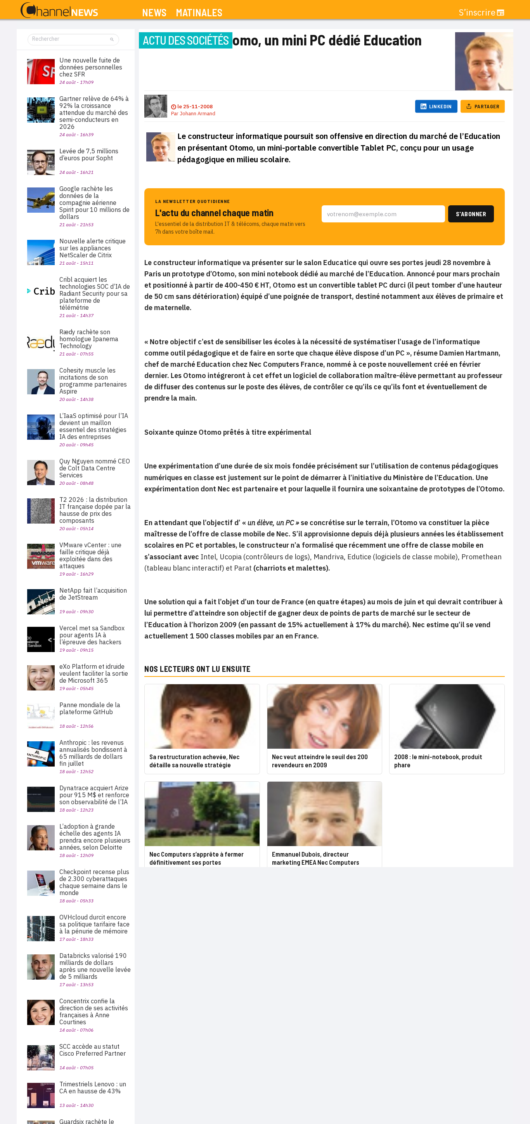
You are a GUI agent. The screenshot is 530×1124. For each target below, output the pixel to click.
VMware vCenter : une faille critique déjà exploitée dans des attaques (90, 555)
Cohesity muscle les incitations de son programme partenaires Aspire (93, 380)
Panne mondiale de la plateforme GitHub (89, 708)
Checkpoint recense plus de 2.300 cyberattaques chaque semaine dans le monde (94, 882)
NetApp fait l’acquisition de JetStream (93, 593)
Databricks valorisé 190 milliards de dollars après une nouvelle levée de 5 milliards (95, 966)
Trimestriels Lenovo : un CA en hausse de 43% (92, 1087)
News (154, 12)
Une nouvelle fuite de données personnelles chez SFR (90, 67)
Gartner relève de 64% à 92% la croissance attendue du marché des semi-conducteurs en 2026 (94, 112)
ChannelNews (59, 10)
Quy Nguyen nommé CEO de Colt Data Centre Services (94, 468)
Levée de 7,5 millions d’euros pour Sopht (88, 154)
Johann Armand (197, 113)
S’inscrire (477, 12)
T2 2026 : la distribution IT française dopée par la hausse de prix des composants (95, 510)
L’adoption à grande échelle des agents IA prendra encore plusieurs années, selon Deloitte (94, 836)
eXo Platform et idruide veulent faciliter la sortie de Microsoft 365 (93, 673)
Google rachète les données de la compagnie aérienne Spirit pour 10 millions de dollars (94, 202)
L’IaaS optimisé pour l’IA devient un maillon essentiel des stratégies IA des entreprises (93, 426)
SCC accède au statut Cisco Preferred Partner (92, 1049)
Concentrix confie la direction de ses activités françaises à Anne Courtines (93, 1011)
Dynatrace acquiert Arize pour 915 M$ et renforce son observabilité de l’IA (94, 795)
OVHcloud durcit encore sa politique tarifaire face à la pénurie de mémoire (94, 924)
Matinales (199, 12)
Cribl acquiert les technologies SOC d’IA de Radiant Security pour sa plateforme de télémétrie (94, 293)
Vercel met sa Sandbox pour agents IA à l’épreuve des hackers (92, 635)
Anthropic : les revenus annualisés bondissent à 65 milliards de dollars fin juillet (93, 753)
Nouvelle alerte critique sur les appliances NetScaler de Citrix (92, 248)
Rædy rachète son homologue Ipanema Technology (88, 339)
